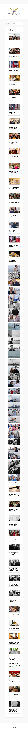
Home (9, 23)
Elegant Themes (13, 725)
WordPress (14, 727)
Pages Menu (13, 2)
